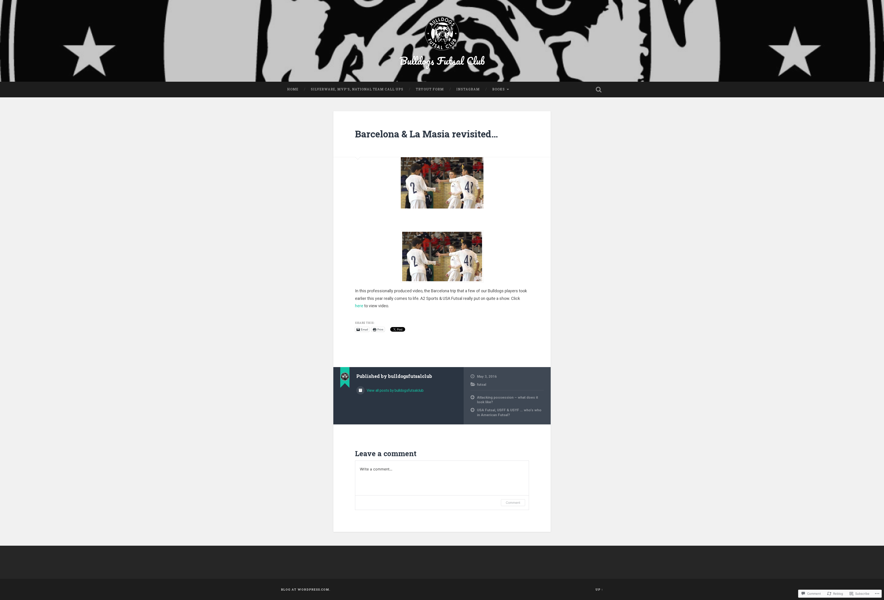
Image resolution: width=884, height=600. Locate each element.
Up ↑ (599, 589)
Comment (513, 502)
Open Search (598, 89)
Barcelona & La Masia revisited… (426, 134)
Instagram (468, 89)
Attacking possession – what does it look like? (507, 399)
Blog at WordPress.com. (305, 589)
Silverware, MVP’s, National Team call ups (357, 89)
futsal (481, 385)
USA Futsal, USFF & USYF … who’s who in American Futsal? (509, 412)
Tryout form (430, 89)
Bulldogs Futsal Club (442, 60)
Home (292, 89)
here (359, 305)
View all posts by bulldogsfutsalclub (395, 390)
